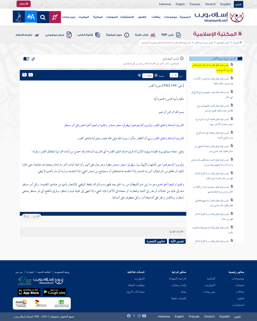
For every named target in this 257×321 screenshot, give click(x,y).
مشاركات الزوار (135, 291)
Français (195, 4)
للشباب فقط (178, 298)
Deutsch (210, 4)
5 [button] (176, 75)
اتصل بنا (30, 272)
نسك (183, 291)
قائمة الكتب (85, 34)
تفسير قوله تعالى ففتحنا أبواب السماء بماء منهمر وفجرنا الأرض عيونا (214, 122)
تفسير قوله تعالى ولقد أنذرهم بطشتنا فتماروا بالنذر (212, 230)
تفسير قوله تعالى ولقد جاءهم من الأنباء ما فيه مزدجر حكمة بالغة (213, 81)
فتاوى (240, 298)
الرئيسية (185, 17)
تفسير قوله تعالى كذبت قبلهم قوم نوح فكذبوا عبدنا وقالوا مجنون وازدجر (215, 108)
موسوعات (170, 17)
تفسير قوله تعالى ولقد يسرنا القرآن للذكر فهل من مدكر (214, 217)
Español (225, 4)
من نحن (18, 272)
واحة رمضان (179, 285)
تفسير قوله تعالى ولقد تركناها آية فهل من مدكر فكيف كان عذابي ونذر (214, 149)
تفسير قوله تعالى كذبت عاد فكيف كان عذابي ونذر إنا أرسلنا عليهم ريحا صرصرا (212, 162)
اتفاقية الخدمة (44, 272)
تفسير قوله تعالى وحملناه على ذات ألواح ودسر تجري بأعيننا (214, 135)
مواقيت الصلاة (136, 285)
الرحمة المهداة (177, 278)
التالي (27, 216)
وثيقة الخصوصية (61, 272)
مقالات (156, 17)
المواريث (84, 17)
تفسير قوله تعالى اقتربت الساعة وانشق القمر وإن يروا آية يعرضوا (212, 68)
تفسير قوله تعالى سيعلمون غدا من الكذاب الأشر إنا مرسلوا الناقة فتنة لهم (213, 189)
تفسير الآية (177, 241)
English (180, 4)
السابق (35, 216)
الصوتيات (112, 17)
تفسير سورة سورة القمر (204, 42)
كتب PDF (167, 34)
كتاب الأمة (141, 34)
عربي (238, 4)
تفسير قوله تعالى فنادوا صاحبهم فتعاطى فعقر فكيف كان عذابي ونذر (214, 203)
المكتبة (98, 17)
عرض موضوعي (54, 34)
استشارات (238, 304)
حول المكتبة (114, 34)
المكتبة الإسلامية (215, 34)
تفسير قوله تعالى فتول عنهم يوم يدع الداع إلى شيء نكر (212, 95)
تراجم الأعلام (24, 34)
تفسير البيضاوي (223, 42)
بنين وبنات (68, 17)
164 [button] (149, 75)
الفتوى (142, 17)
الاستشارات (127, 17)
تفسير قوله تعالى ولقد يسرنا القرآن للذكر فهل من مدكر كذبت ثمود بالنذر (214, 176)
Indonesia (165, 4)
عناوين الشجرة (156, 241)
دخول (22, 3)
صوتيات (239, 285)
